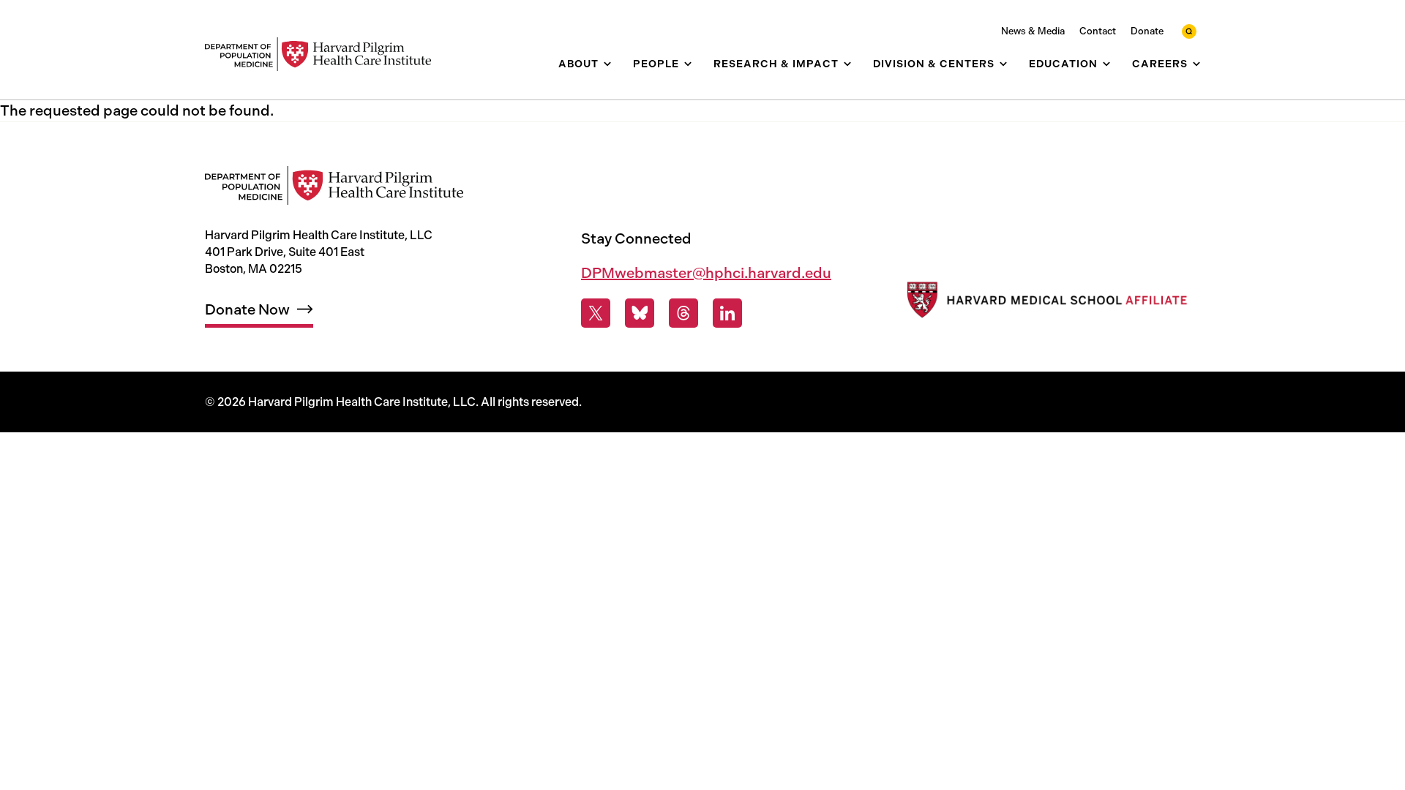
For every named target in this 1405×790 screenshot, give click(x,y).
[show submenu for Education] (1106, 64)
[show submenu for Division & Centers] (1003, 64)
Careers (1160, 64)
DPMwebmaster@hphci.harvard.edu (706, 273)
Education (1063, 64)
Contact (1097, 31)
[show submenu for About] (607, 64)
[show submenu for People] (688, 64)
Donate (1147, 31)
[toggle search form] (1189, 31)
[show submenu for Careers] (1196, 64)
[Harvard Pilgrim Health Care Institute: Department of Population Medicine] (325, 54)
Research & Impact (776, 64)
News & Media (1033, 31)
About (578, 64)
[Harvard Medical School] (1045, 303)
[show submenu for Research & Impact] (847, 64)
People (656, 64)
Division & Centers (933, 64)
